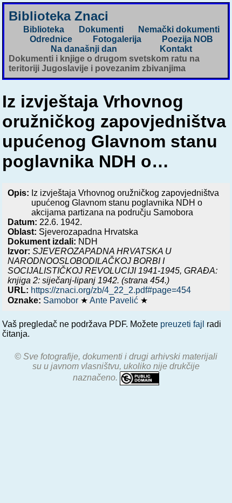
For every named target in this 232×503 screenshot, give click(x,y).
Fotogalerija (117, 39)
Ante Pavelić (115, 300)
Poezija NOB (187, 39)
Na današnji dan (84, 48)
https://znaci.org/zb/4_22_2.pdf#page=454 (111, 290)
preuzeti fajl (182, 324)
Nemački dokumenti (179, 29)
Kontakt (176, 48)
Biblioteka (43, 29)
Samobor (61, 300)
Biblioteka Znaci (58, 16)
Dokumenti (101, 29)
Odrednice (51, 39)
